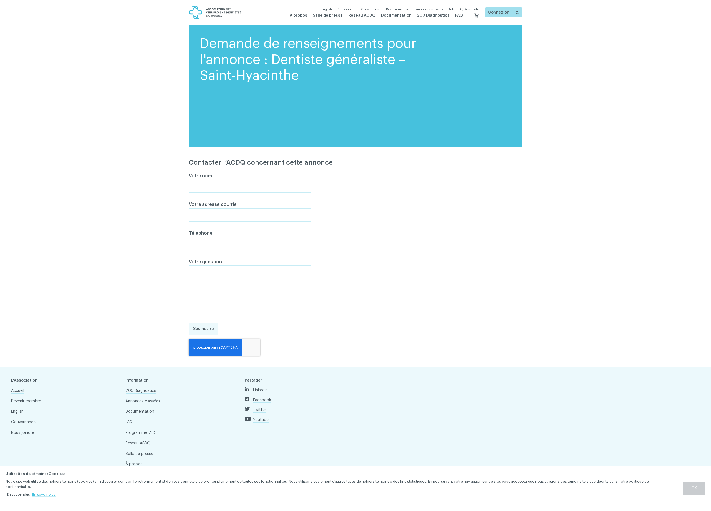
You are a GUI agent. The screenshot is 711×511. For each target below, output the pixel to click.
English (326, 9)
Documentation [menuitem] (396, 15)
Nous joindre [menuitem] (346, 9)
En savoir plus (44, 494)
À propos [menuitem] (298, 15)
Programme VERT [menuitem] (141, 433)
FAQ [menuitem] (459, 15)
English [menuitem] (17, 412)
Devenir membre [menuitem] (398, 9)
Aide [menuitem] (451, 9)
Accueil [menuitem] (17, 391)
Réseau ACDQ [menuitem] (361, 15)
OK (694, 488)
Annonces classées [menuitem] (429, 9)
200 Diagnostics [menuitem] (433, 15)
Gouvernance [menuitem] (370, 9)
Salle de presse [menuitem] (328, 15)
